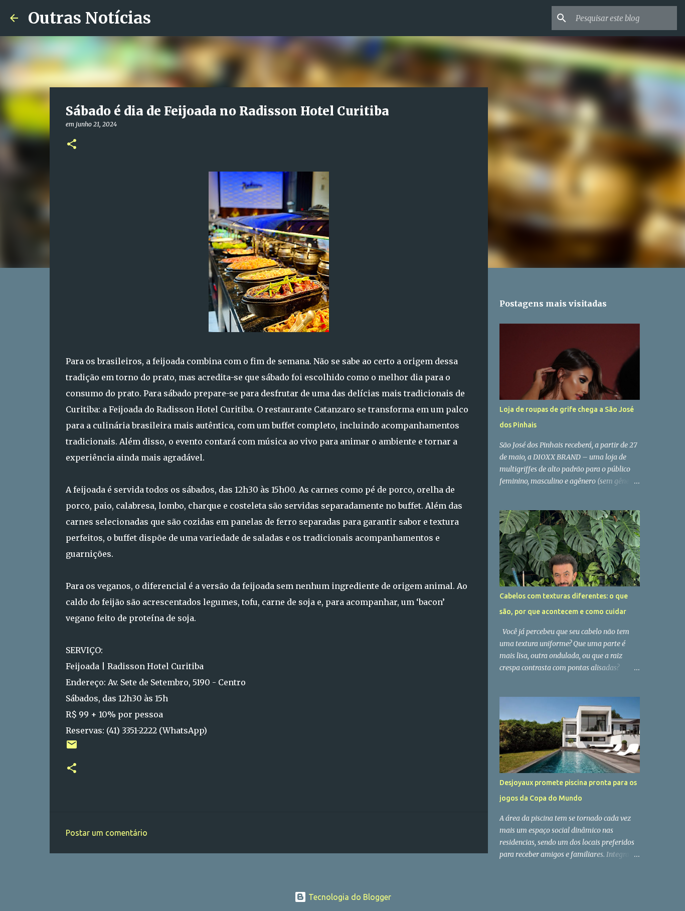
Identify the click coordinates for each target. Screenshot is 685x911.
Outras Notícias (89, 18)
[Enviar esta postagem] (72, 748)
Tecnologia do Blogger (348, 896)
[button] (72, 144)
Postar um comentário (106, 832)
